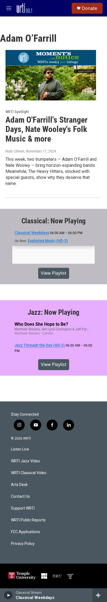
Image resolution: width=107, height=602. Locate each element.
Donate (89, 8)
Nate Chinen (14, 151)
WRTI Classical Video (28, 473)
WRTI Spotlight (17, 111)
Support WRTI (23, 508)
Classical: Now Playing (53, 221)
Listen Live (20, 449)
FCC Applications (25, 532)
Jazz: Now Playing (54, 312)
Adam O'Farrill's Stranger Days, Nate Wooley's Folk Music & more (46, 129)
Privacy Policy (23, 544)
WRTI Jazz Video (25, 461)
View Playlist (53, 273)
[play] (8, 595)
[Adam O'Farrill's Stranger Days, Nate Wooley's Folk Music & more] (50, 75)
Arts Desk (19, 485)
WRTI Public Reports (28, 520)
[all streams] (99, 595)
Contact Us (20, 496)
